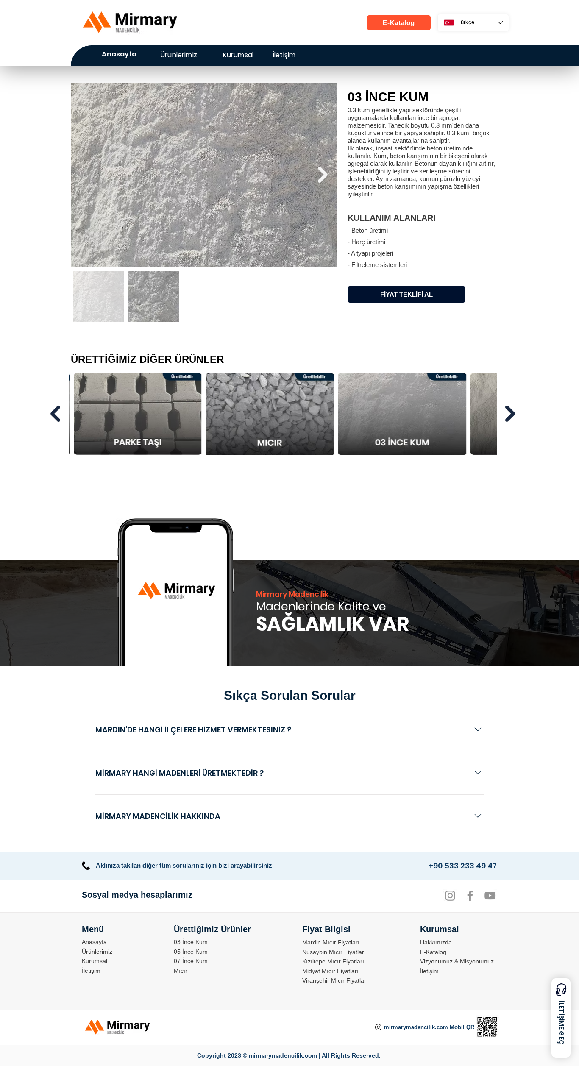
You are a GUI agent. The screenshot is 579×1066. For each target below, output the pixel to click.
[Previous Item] (55, 414)
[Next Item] (323, 175)
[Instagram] (450, 895)
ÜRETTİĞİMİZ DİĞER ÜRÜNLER (147, 359)
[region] (238, 57)
